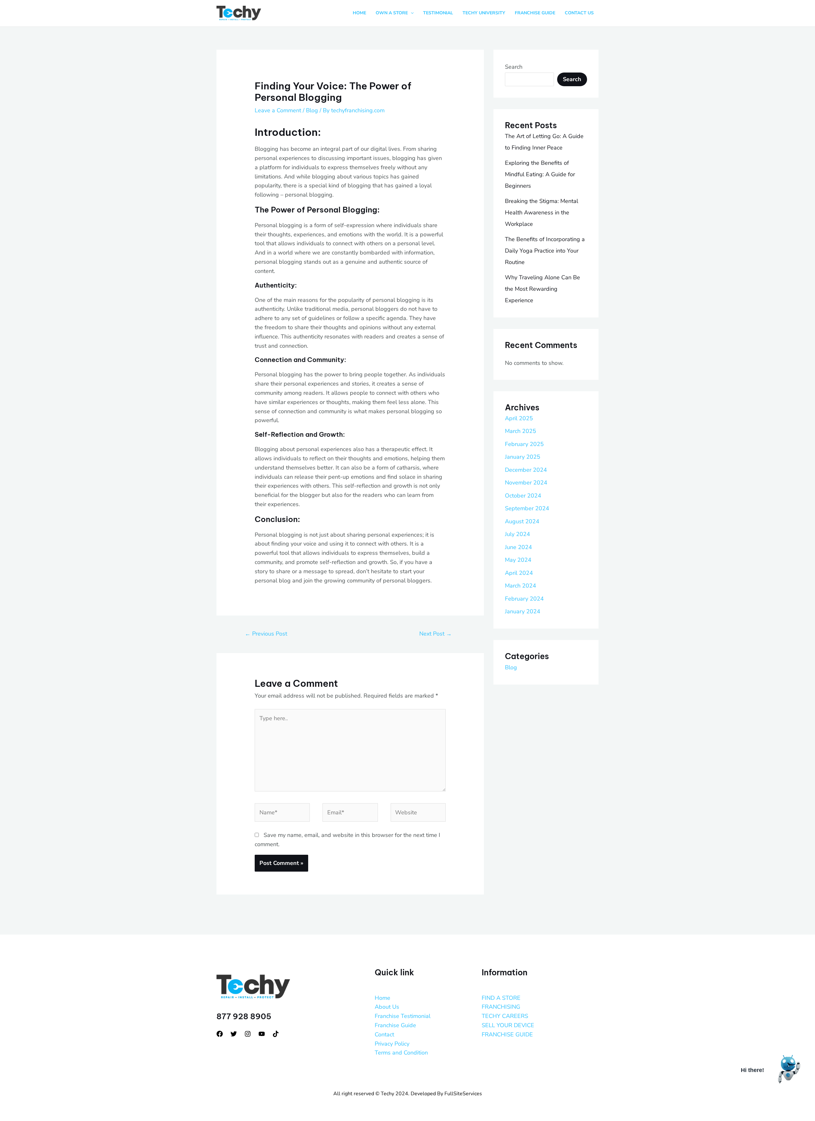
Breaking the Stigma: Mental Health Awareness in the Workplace (541, 212)
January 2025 (522, 457)
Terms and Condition (401, 1052)
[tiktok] (276, 1034)
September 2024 (527, 508)
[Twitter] (233, 1034)
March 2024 (520, 585)
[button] (411, 13)
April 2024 (519, 573)
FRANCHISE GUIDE (507, 1034)
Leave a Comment (278, 110)
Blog (312, 110)
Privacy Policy (392, 1044)
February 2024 (524, 598)
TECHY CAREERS (505, 1016)
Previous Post (266, 633)
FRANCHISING (501, 1007)
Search (513, 67)
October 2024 (523, 495)
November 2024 (526, 482)
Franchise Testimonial (402, 1016)
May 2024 (518, 560)
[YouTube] (262, 1034)
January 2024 (522, 611)
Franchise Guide (395, 1025)
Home (382, 998)
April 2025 (519, 418)
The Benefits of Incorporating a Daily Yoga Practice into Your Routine (545, 250)
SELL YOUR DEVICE (508, 1025)
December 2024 (526, 470)
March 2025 (520, 431)
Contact (384, 1034)
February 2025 (524, 444)
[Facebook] (219, 1034)
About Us (387, 1007)
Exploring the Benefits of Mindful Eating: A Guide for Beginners (540, 174)
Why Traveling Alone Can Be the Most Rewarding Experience (542, 289)
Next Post (435, 633)
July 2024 (517, 534)
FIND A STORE (501, 998)
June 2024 (518, 547)
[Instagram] (247, 1034)
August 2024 (522, 521)
